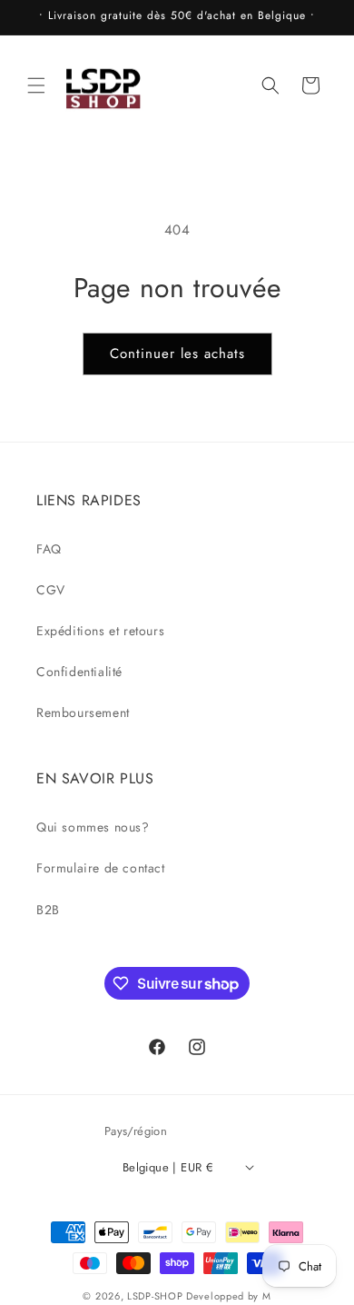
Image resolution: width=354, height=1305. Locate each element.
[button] (36, 85)
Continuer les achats (177, 354)
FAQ (49, 549)
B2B (48, 910)
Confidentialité (79, 671)
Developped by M (228, 1296)
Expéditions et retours (100, 631)
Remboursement (83, 712)
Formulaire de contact (100, 868)
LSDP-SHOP (154, 1296)
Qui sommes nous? (93, 827)
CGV (50, 590)
